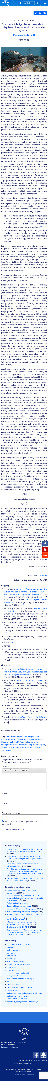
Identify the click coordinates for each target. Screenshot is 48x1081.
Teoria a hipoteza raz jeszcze (19, 906)
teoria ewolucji (13, 984)
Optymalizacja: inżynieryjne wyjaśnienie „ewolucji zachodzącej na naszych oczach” (24, 857)
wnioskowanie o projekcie (17, 996)
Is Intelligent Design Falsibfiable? (30, 717)
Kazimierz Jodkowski (24, 35)
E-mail (5, 803)
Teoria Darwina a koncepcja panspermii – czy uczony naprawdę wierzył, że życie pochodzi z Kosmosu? (24, 917)
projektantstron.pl (28, 1075)
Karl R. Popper (20, 742)
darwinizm (11, 736)
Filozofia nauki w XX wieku (30, 680)
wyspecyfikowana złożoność (18, 999)
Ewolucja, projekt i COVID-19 (18, 927)
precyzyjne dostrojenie (16, 976)
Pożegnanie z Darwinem (17, 903)
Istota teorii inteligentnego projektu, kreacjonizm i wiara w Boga (21, 923)
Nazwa (5, 793)
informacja (11, 959)
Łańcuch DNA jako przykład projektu (21, 909)
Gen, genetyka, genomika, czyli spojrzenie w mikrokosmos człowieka (25, 879)
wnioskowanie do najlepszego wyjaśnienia (24, 993)
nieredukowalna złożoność (18, 973)
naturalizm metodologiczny (18, 964)
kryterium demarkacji (22, 744)
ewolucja (11, 953)
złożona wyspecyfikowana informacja (22, 1002)
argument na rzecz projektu (18, 944)
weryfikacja (6, 750)
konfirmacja (32, 742)
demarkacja (22, 736)
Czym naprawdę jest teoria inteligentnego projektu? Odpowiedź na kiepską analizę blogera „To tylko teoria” (24, 932)
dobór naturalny (13, 950)
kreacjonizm (6, 744)
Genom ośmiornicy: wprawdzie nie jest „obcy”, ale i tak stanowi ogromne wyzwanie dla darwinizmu (25, 898)
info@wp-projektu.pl (9, 1047)
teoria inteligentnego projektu (28, 747)
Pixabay (43, 575)
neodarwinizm (13, 970)
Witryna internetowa (11, 813)
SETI (8, 981)
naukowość (12, 967)
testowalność (12, 990)
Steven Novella (7, 747)
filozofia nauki (7, 742)
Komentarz (7, 766)
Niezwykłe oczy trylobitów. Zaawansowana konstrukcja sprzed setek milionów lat (24, 850)
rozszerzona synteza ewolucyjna (20, 979)
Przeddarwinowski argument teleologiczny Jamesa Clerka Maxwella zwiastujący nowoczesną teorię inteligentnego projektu (25, 871)
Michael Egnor (39, 744)
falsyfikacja (22, 739)
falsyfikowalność (35, 739)
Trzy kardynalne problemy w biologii (22, 912)
